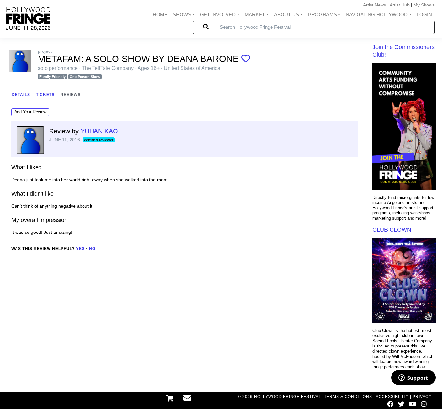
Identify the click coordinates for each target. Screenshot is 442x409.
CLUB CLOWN (391, 229)
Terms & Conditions (348, 396)
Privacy (422, 396)
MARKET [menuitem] (255, 14)
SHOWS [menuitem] (182, 14)
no (92, 248)
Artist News (374, 4)
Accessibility (392, 396)
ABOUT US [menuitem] (286, 14)
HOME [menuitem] (160, 14)
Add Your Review (30, 111)
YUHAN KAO (99, 131)
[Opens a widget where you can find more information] (413, 378)
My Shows (424, 4)
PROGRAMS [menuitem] (322, 14)
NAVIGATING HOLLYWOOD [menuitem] (377, 14)
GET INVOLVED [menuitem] (218, 14)
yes (80, 248)
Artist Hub (400, 4)
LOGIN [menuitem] (424, 14)
